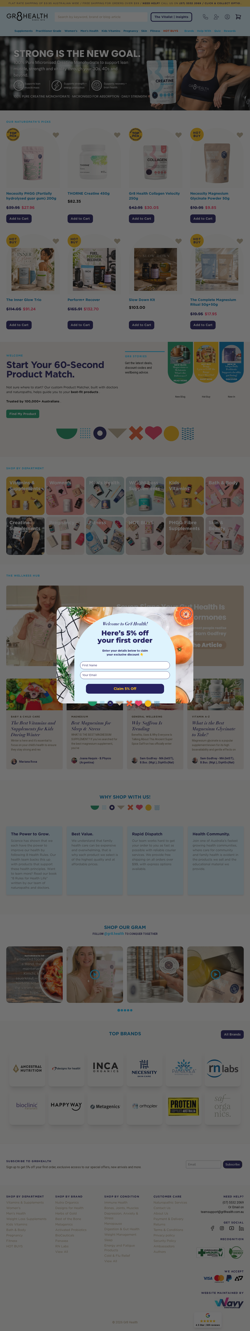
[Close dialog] (185, 614)
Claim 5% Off (125, 688)
